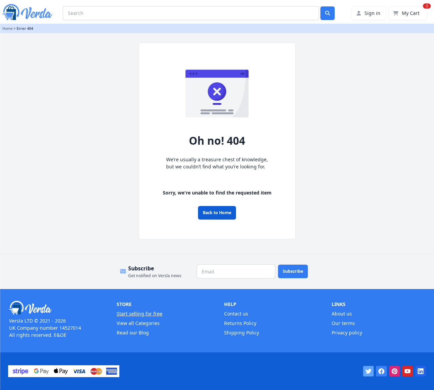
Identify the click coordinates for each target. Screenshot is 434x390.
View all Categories (138, 323)
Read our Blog (133, 332)
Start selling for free (139, 313)
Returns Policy (240, 323)
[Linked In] (421, 371)
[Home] (55, 308)
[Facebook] (381, 371)
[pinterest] (395, 371)
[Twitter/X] (369, 371)
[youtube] (408, 371)
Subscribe (293, 271)
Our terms (343, 323)
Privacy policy (347, 332)
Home (7, 28)
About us (342, 313)
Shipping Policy (241, 332)
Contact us (236, 313)
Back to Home (217, 212)
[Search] (327, 13)
